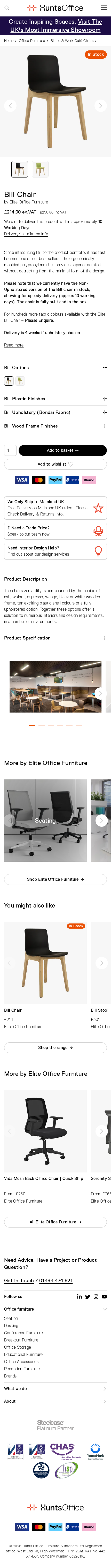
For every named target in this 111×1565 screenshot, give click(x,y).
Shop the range (53, 1047)
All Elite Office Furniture (53, 1222)
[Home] (55, 8)
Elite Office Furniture (29, 202)
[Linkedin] (79, 1296)
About (9, 1401)
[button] (10, 106)
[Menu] (104, 8)
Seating (11, 1318)
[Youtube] (104, 1296)
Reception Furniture (22, 1369)
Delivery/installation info (26, 234)
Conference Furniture (23, 1333)
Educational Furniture (23, 1354)
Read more (14, 345)
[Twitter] (87, 1296)
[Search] (6, 7)
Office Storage (17, 1347)
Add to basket (60, 450)
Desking (11, 1325)
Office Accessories (21, 1361)
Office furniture (19, 1309)
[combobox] (6, 7)
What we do (15, 1388)
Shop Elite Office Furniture (53, 879)
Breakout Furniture (21, 1340)
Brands (10, 1376)
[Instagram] (96, 1296)
